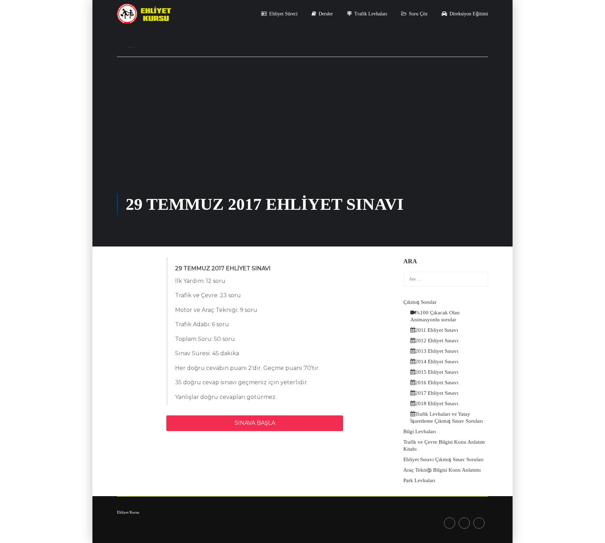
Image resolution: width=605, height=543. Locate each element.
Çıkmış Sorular (420, 302)
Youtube (479, 523)
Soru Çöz (418, 13)
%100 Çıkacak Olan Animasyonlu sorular (435, 316)
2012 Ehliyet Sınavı (436, 340)
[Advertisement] (302, 141)
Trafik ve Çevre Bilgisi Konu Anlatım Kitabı (444, 445)
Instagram (464, 523)
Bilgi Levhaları (419, 431)
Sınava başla (255, 423)
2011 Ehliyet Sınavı (436, 330)
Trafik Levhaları (370, 13)
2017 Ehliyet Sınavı (436, 393)
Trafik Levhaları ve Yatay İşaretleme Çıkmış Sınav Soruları (446, 417)
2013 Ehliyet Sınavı (436, 351)
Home (117, 47)
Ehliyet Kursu (128, 512)
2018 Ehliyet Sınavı (436, 403)
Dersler (326, 13)
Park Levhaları (419, 480)
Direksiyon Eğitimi (469, 13)
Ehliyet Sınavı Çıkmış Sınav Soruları (443, 459)
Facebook (449, 523)
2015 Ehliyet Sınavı (436, 372)
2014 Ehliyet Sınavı (436, 361)
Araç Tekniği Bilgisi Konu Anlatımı (442, 470)
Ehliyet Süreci (283, 13)
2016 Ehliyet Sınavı (436, 382)
